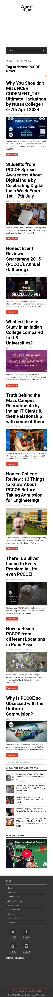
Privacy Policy (13, 918)
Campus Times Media (37, 995)
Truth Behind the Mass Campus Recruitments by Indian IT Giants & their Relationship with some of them (25, 408)
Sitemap (10, 914)
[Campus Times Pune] (26, 11)
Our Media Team (14, 910)
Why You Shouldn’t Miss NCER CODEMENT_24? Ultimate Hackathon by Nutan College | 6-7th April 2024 (26, 96)
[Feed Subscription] (46, 76)
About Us (11, 892)
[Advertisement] (26, 32)
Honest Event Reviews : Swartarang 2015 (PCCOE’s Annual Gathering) (23, 259)
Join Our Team (13, 897)
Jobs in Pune (12, 905)
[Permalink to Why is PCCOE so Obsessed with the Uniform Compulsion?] (26, 741)
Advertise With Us (14, 901)
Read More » (12, 155)
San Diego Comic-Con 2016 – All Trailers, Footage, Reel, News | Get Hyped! (29, 799)
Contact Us (11, 923)
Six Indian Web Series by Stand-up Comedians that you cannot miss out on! (30, 776)
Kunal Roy (11, 579)
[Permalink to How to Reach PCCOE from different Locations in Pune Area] (26, 672)
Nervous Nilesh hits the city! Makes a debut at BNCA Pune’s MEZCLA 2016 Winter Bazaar (30, 788)
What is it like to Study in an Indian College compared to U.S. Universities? (24, 332)
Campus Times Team (14, 114)
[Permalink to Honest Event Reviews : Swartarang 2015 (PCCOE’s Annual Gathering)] (26, 298)
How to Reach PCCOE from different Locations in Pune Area (25, 636)
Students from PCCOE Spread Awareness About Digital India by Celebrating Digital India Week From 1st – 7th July (24, 180)
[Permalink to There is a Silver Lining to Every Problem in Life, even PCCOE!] (26, 605)
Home (11, 61)
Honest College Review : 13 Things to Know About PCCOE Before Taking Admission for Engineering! (25, 487)
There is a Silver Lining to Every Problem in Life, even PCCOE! (22, 566)
